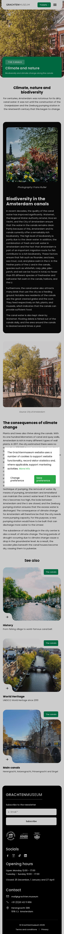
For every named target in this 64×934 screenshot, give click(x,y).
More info (24, 468)
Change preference (17, 479)
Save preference (43, 479)
